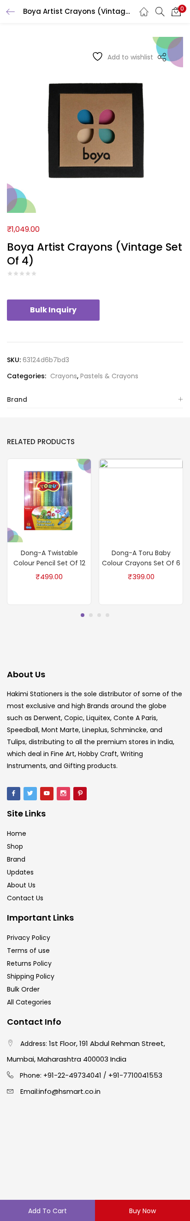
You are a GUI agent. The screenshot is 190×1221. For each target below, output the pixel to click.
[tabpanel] (49, 532)
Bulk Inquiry (53, 310)
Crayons (63, 376)
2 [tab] (91, 615)
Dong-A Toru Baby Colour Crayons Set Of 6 (141, 558)
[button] (176, 11)
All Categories (29, 1002)
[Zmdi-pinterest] (80, 793)
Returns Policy (29, 963)
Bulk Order (23, 989)
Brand (17, 399)
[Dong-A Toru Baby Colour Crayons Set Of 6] (141, 500)
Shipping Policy (30, 976)
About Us (21, 885)
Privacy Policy (28, 937)
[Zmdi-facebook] (13, 793)
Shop (15, 846)
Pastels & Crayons (109, 376)
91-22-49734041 (74, 1075)
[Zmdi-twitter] (30, 793)
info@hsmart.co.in (70, 1091)
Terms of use (28, 950)
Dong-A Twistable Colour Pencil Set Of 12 (49, 558)
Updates (20, 872)
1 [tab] (82, 615)
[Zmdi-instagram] (63, 793)
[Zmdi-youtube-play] (46, 793)
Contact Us (25, 898)
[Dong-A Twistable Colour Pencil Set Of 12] (49, 500)
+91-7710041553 (135, 1075)
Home (16, 833)
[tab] (95, 399)
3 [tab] (99, 615)
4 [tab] (107, 615)
